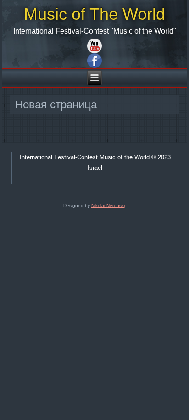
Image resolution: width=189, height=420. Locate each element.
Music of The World (94, 14)
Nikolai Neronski (108, 205)
